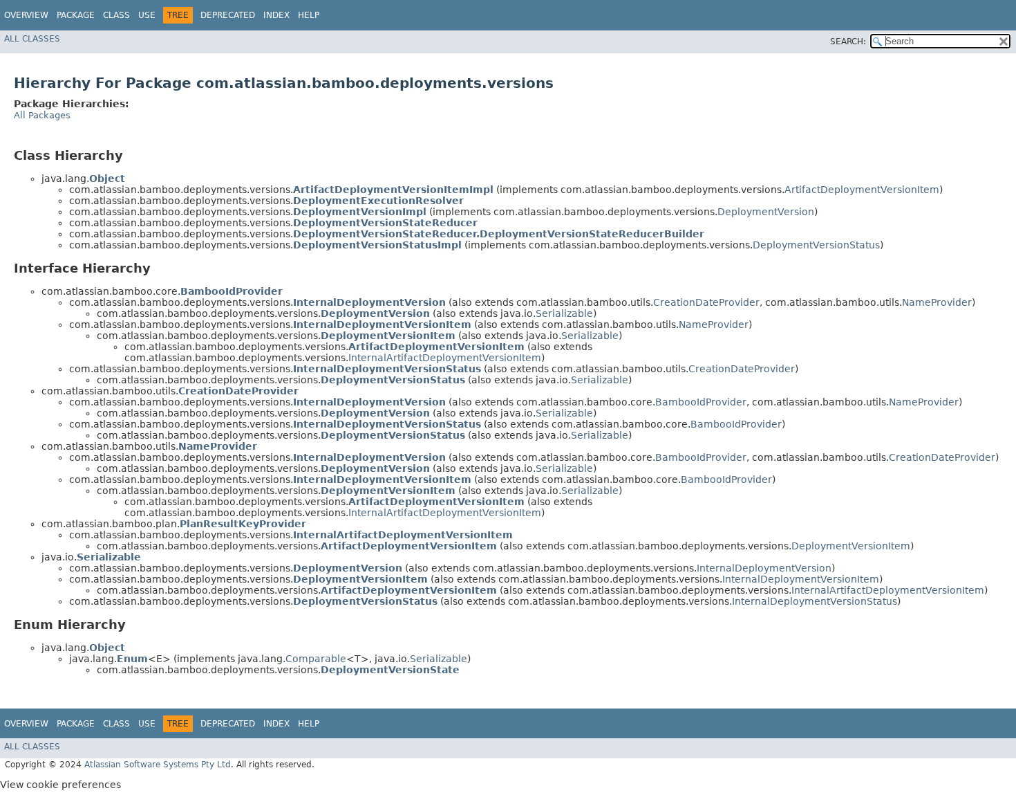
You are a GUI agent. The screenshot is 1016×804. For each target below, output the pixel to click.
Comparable (315, 658)
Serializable (564, 313)
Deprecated (227, 15)
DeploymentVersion (765, 211)
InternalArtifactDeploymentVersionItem (444, 357)
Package (76, 15)
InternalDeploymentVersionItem (800, 579)
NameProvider (937, 302)
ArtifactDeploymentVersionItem (861, 189)
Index (276, 15)
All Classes (32, 39)
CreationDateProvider (706, 302)
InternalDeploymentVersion (764, 568)
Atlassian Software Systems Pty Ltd (157, 764)
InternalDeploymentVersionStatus (814, 601)
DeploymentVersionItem (850, 545)
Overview (26, 15)
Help (308, 15)
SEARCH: (848, 41)
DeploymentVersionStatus (816, 244)
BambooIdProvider (700, 402)
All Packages (42, 115)
